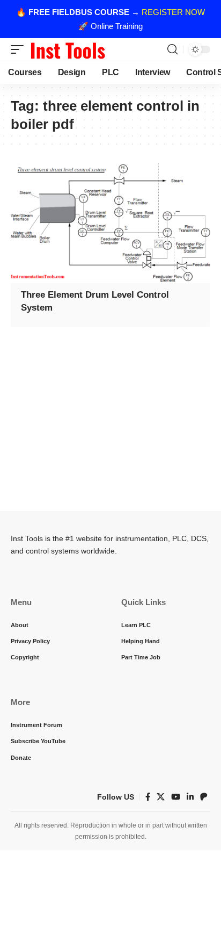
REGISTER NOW (173, 12)
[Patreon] (203, 797)
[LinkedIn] (190, 797)
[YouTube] (175, 797)
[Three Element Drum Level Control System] (110, 223)
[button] (20, 49)
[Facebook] (148, 797)
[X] (160, 797)
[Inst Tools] (67, 49)
